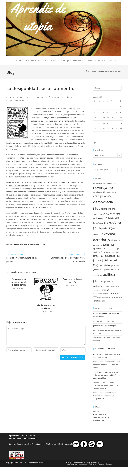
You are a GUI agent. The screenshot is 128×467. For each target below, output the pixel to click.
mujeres (101, 270)
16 (121, 117)
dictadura (113, 218)
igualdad (99, 248)
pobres (42, 244)
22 (116, 123)
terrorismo (103, 290)
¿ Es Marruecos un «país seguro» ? (105, 326)
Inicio (68, 463)
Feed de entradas (99, 414)
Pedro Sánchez (112, 269)
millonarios (34, 244)
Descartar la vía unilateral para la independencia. (19, 282)
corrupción (103, 196)
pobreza (97, 275)
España (105, 228)
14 (112, 117)
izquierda (112, 255)
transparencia (100, 293)
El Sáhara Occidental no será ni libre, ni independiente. (104, 396)
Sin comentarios (17, 100)
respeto (109, 286)
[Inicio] (86, 71)
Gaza (116, 240)
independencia (113, 249)
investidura (112, 252)
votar (119, 297)
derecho (98, 214)
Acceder (96, 411)
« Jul (94, 143)
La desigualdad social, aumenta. (110, 71)
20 (108, 123)
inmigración (100, 252)
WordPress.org (98, 420)
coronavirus (111, 192)
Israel (98, 255)
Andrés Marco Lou (18, 97)
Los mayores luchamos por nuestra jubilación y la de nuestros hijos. (106, 375)
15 (116, 117)
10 (95, 117)
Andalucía (99, 183)
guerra (108, 244)
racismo (99, 286)
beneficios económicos (18, 185)
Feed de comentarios (101, 417)
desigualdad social (21, 244)
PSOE (110, 282)
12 (104, 117)
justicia (100, 260)
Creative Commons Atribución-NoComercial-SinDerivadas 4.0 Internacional (40, 444)
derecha (109, 208)
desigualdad (100, 218)
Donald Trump (99, 223)
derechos (112, 214)
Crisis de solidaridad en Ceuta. (104, 321)
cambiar (111, 183)
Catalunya (103, 188)
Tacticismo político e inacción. (72, 280)
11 (99, 117)
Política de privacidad (96, 464)
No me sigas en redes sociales (76, 464)
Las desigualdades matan (38, 213)
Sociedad (66, 97)
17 (95, 123)
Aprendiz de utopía (17, 435)
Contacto (109, 464)
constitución (99, 192)
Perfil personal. (92, 463)
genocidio (97, 245)
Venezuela (101, 297)
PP (104, 282)
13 (108, 117)
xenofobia (99, 301)
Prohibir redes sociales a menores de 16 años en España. (106, 365)
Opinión (55, 97)
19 (104, 123)
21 (112, 123)
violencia (111, 297)
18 (99, 123)
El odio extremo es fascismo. (46, 306)
